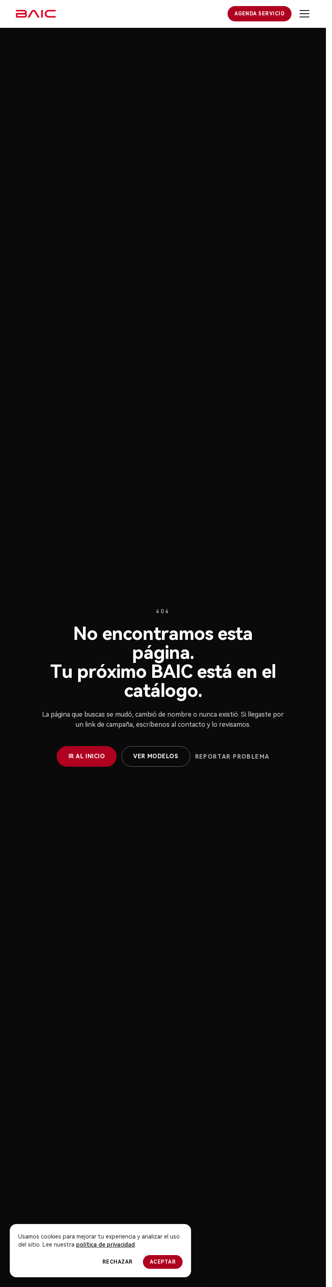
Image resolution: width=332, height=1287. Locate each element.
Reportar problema (232, 756)
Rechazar (117, 1262)
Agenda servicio (259, 14)
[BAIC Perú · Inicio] (35, 13)
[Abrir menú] (304, 14)
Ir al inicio (86, 756)
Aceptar (163, 1262)
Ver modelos (155, 756)
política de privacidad (105, 1244)
